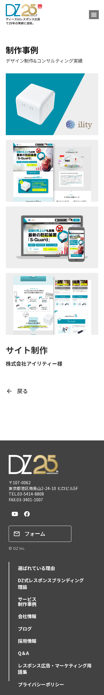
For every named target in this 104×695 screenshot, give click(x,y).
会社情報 (27, 616)
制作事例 (27, 603)
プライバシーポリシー (41, 684)
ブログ (25, 628)
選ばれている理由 (36, 568)
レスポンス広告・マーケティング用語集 (55, 668)
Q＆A (23, 652)
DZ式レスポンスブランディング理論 (51, 583)
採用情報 (27, 640)
